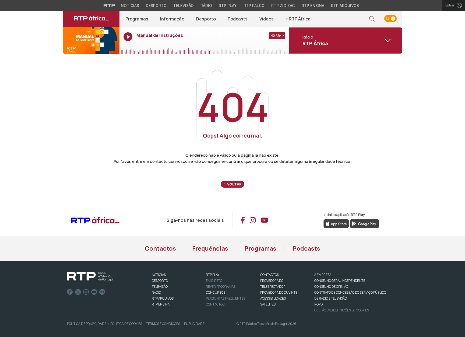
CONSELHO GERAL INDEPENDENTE (339, 280)
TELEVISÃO (160, 286)
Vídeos (266, 19)
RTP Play (228, 5)
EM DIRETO (214, 280)
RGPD (318, 304)
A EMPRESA (322, 274)
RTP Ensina (313, 5)
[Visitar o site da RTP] (109, 5)
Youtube (94, 292)
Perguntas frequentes (225, 298)
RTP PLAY (212, 274)
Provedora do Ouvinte (278, 292)
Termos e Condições (163, 323)
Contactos (160, 248)
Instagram (86, 292)
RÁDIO (156, 292)
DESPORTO (160, 280)
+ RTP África (298, 19)
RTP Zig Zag (283, 5)
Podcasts (238, 19)
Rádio (206, 5)
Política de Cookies (126, 323)
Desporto (156, 5)
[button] (372, 19)
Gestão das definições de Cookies (341, 310)
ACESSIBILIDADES (273, 298)
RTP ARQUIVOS (163, 298)
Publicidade (194, 323)
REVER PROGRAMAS (220, 286)
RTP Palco (254, 5)
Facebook (70, 292)
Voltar (234, 184)
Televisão (183, 5)
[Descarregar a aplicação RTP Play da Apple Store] (336, 223)
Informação (172, 19)
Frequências (210, 248)
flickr (102, 292)
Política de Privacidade (86, 323)
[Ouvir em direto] (91, 40)
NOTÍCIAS (159, 274)
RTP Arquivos (345, 5)
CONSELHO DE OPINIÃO (331, 286)
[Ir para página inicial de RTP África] (91, 19)
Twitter (78, 292)
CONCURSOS (215, 292)
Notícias (130, 5)
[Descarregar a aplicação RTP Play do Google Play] (364, 223)
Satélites (268, 304)
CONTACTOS (269, 274)
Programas (136, 19)
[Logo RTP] (90, 276)
